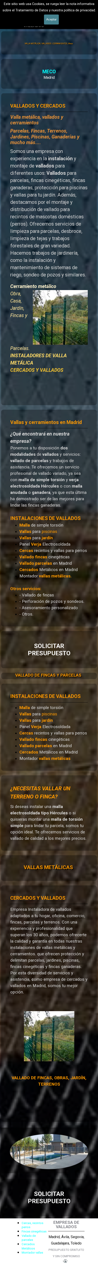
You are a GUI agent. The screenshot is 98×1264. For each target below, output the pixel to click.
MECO (49, 71)
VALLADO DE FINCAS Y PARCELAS (48, 675)
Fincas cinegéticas (34, 1231)
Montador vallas (32, 1252)
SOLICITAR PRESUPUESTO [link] (49, 649)
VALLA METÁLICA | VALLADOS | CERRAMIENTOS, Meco (49, 43)
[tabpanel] (49, 74)
